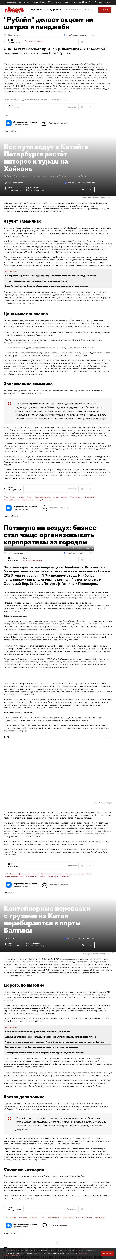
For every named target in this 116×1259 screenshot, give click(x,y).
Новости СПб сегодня (12, 500)
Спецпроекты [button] (54, 9)
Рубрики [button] (36, 9)
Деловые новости (76, 497)
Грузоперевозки (100, 1217)
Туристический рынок (43, 497)
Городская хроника (45, 500)
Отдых (21, 497)
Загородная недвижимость (13, 876)
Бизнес (42, 876)
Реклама (87, 9)
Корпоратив (57, 874)
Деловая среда (46, 874)
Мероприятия (73, 9)
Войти (105, 10)
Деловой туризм (24, 874)
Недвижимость (31, 876)
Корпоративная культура (74, 874)
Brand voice (64, 876)
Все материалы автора (34, 41)
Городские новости (29, 500)
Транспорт (33, 1217)
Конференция (53, 876)
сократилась (76, 1195)
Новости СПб (90, 497)
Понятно (107, 1253)
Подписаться (57, 2)
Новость (12, 497)
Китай (55, 497)
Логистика (23, 1217)
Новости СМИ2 (11, 131)
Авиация (64, 497)
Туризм (29, 497)
